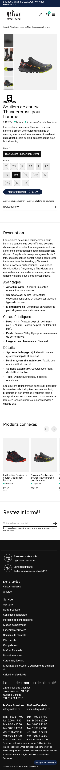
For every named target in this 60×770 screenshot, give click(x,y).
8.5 (30, 166)
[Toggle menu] (53, 14)
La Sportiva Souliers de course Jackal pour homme (15, 478)
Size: (6, 160)
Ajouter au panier (23, 192)
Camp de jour (10, 645)
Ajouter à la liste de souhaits (40, 201)
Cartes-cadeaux (12, 587)
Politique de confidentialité (18, 620)
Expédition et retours (14, 630)
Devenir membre (12, 655)
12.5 (7, 183)
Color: (6, 148)
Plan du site (9, 640)
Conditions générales (15, 615)
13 (17, 183)
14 (25, 183)
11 (25, 175)
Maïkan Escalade (12, 650)
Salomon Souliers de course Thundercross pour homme (42, 478)
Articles (7, 592)
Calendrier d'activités (14, 675)
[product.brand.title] (30, 99)
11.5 (35, 175)
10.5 (16, 175)
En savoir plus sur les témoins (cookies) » (21, 766)
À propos (8, 605)
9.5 (46, 166)
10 (6, 175)
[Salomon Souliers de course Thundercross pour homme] (44, 455)
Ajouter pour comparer (13, 201)
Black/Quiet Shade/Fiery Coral (22, 154)
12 (45, 175)
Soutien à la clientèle (14, 635)
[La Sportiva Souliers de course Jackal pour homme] (16, 455)
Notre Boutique (11, 610)
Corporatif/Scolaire (13, 661)
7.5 (14, 166)
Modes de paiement (14, 625)
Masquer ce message (46, 762)
